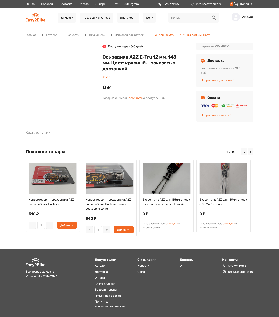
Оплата (84, 4)
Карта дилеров (105, 283)
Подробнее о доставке (216, 80)
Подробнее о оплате (215, 115)
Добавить (66, 225)
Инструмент (128, 17)
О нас (31, 4)
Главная (31, 35)
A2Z (105, 77)
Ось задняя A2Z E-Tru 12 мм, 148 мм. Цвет (181, 35)
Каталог (51, 35)
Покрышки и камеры (97, 17)
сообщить (136, 98)
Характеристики (38, 132)
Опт (115, 4)
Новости (47, 4)
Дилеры (100, 4)
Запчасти (66, 17)
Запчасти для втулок (129, 35)
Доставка (65, 4)
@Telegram (131, 4)
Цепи (149, 17)
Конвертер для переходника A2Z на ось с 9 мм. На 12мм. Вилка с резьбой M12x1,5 (108, 204)
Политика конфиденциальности (110, 304)
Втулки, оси (97, 35)
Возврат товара (106, 289)
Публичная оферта (108, 295)
